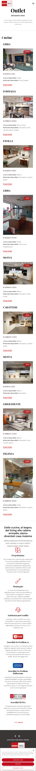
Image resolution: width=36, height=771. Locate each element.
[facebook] (16, 736)
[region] (18, 759)
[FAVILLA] (18, 156)
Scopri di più (7, 84)
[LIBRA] (18, 59)
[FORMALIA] (18, 107)
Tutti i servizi (18, 722)
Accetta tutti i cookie (18, 759)
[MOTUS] (18, 273)
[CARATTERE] (18, 323)
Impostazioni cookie (18, 768)
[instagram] (19, 736)
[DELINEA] (18, 478)
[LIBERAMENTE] (18, 419)
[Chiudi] (33, 750)
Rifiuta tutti (18, 764)
